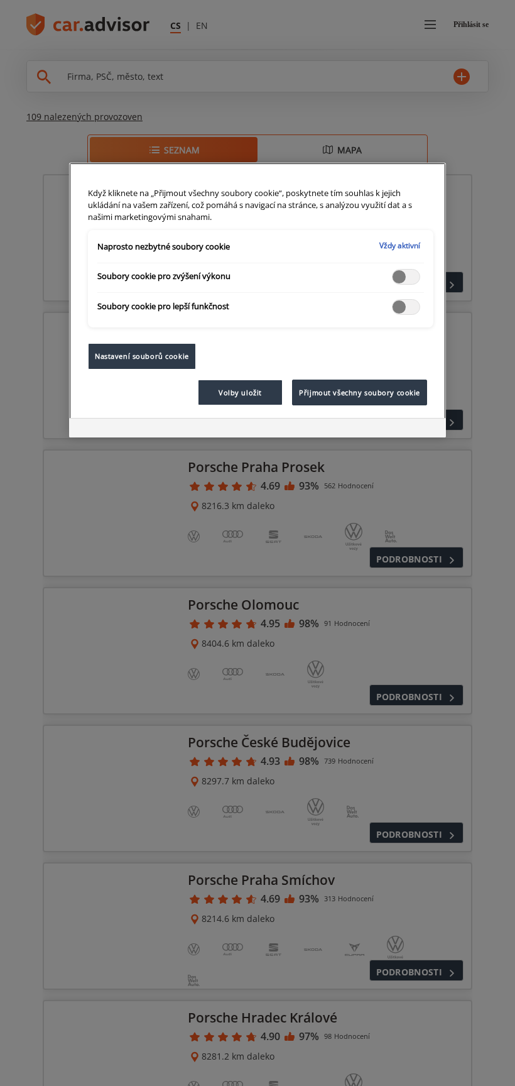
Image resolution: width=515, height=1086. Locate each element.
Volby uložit (240, 392)
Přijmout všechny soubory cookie (359, 392)
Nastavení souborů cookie (142, 356)
